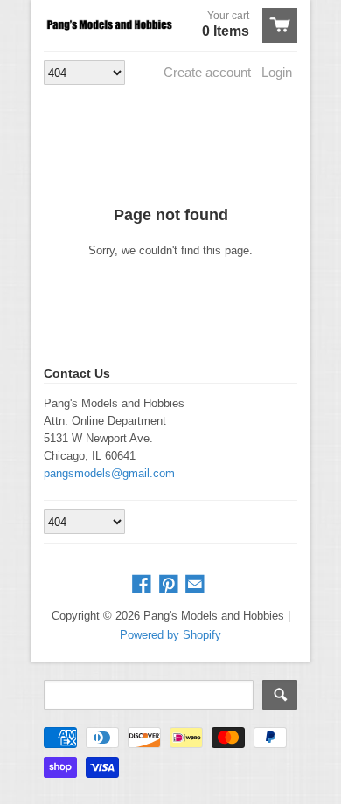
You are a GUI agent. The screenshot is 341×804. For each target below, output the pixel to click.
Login (276, 72)
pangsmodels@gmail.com (109, 473)
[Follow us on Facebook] (143, 585)
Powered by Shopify (170, 634)
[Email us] (196, 585)
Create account (207, 72)
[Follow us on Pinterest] (170, 585)
